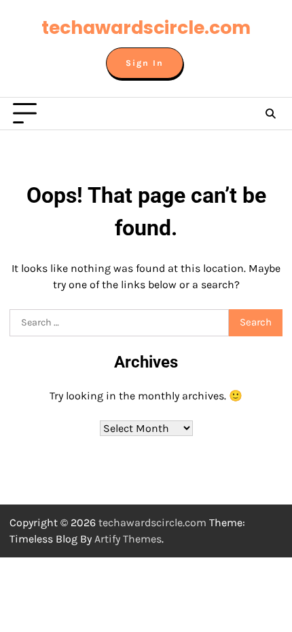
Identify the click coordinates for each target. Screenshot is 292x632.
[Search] (270, 114)
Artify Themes (128, 538)
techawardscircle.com (146, 27)
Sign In (145, 63)
